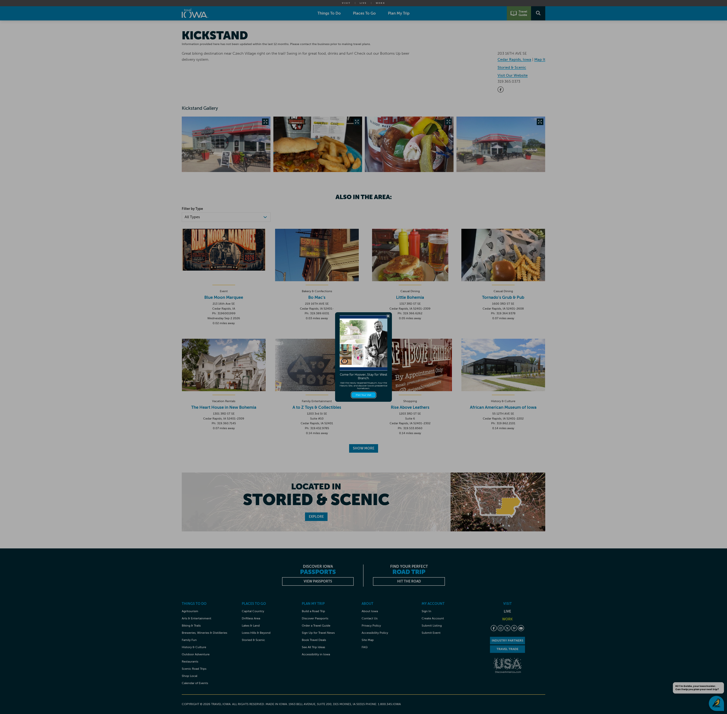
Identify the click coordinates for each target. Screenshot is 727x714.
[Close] (388, 316)
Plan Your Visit (363, 394)
